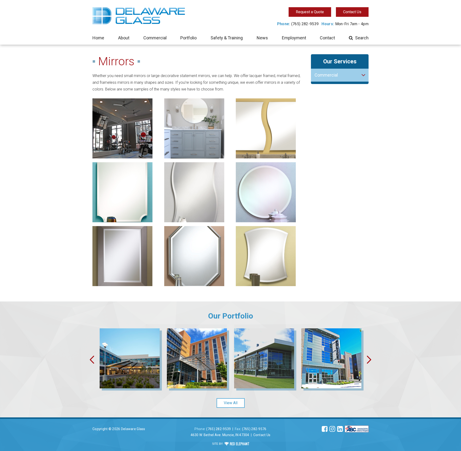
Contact (327, 37)
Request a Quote (310, 12)
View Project (129, 371)
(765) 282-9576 (254, 429)
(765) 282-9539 (305, 24)
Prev (91, 359)
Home (98, 37)
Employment (294, 37)
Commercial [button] (326, 75)
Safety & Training (227, 37)
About (123, 37)
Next (369, 359)
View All (230, 403)
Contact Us (352, 12)
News (262, 37)
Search (362, 37)
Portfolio (188, 37)
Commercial (155, 37)
